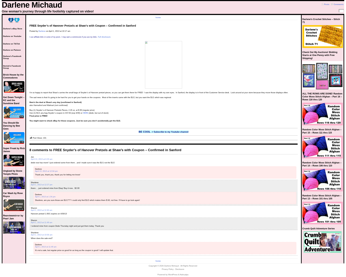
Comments (339, 4)
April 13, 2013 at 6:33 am (41, 159)
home (158, 17)
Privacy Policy (168, 269)
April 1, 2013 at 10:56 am (41, 235)
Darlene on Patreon (12, 50)
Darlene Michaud (32, 5)
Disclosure (179, 269)
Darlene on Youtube (12, 36)
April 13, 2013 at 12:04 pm (46, 171)
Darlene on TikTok (11, 44)
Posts (326, 4)
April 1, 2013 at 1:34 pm (45, 197)
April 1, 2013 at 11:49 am (41, 222)
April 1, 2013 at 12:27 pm (41, 185)
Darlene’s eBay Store (12, 29)
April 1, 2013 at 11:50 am (41, 210)
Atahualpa (184, 275)
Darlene (42, 31)
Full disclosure (104, 37)
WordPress (173, 275)
